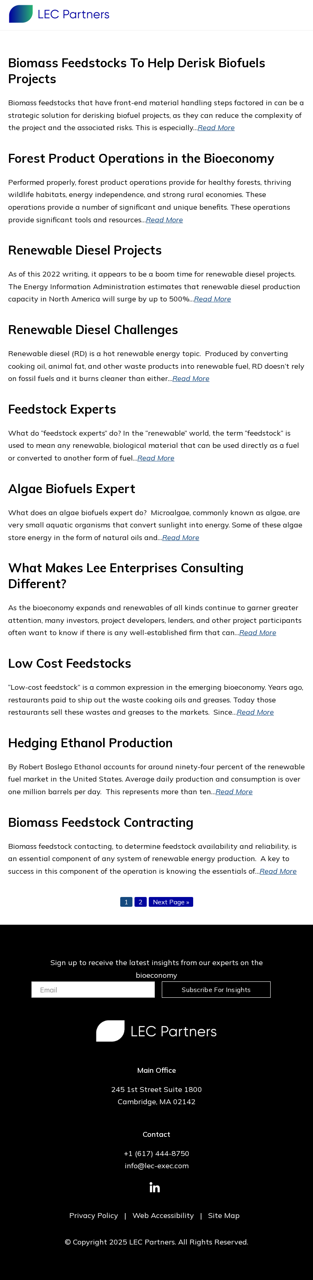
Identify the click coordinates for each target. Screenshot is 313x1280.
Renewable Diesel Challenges (93, 329)
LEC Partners (59, 13)
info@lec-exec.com (157, 1165)
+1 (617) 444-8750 (157, 1153)
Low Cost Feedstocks (69, 663)
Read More (216, 127)
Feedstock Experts (62, 409)
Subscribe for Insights (216, 989)
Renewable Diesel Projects (85, 250)
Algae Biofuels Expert (71, 488)
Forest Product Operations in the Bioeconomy (141, 158)
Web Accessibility (163, 1215)
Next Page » (170, 902)
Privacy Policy (93, 1215)
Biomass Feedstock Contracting (101, 822)
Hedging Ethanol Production (90, 743)
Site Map (224, 1215)
